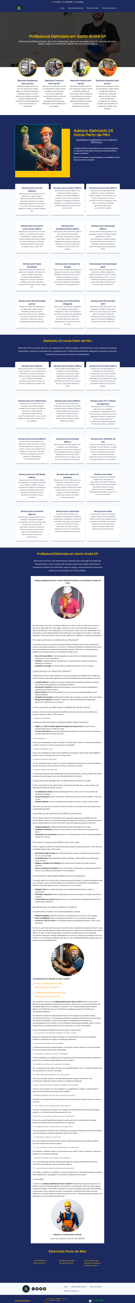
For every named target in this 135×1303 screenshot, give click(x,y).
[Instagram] (33, 1288)
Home (62, 8)
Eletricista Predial (93, 8)
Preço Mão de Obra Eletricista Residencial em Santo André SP (92, 1263)
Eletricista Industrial (109, 8)
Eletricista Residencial (75, 8)
